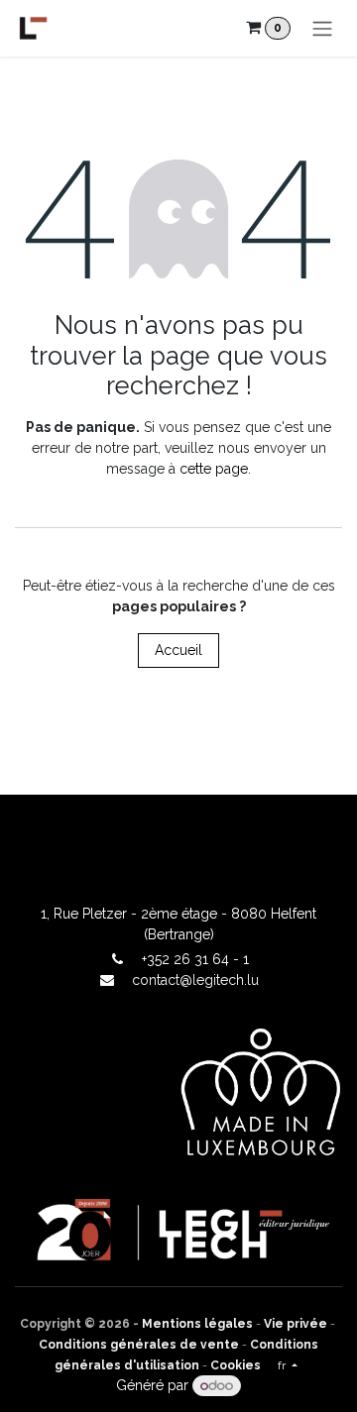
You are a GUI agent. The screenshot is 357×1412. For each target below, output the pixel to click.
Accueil (178, 650)
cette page (213, 469)
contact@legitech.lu (195, 980)
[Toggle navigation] (322, 28)
